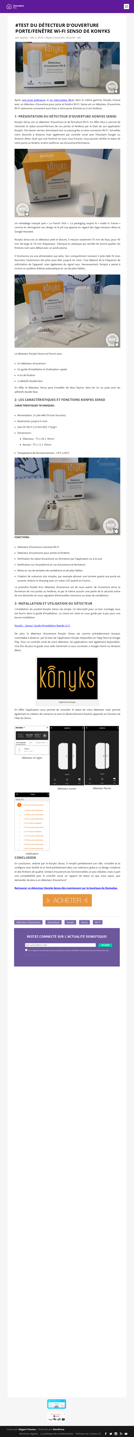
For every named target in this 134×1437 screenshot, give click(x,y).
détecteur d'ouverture (28, 922)
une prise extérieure (33, 100)
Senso (84, 922)
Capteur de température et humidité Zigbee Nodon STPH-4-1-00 (63, 1154)
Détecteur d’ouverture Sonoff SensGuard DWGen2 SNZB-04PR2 (62, 1258)
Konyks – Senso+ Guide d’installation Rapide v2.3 (42, 625)
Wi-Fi (97, 922)
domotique (53, 922)
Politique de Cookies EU (88, 1433)
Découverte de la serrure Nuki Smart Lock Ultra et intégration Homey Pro (62, 1050)
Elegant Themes (27, 1429)
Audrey (24, 37)
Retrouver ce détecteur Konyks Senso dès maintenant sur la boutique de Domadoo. (66, 888)
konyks (70, 922)
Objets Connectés (55, 37)
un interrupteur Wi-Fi (62, 100)
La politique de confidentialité (56, 1433)
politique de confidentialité (35, 955)
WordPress (58, 1429)
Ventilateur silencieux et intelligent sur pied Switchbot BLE (65, 1362)
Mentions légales (28, 1433)
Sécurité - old (73, 37)
